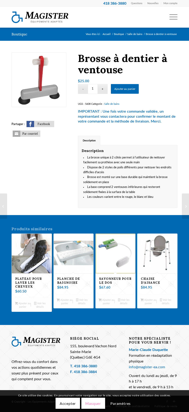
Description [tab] (89, 140)
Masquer (93, 404)
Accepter (68, 404)
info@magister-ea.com (147, 367)
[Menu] (171, 17)
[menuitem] (137, 3)
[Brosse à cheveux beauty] (185, 206)
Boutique (19, 34)
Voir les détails (41, 305)
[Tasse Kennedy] (3, 206)
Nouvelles (153, 3)
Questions (136, 3)
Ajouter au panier (124, 89)
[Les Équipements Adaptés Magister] (40, 17)
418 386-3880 (85, 366)
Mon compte (170, 3)
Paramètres (120, 404)
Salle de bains (111, 104)
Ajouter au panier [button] (24, 305)
